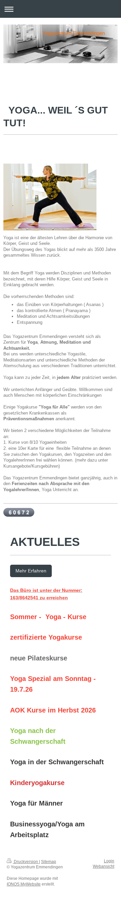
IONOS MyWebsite (24, 884)
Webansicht (103, 866)
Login (109, 861)
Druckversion (26, 861)
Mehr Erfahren (30, 570)
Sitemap (48, 861)
